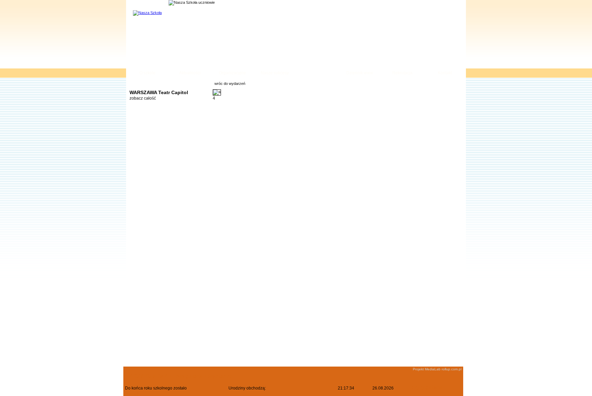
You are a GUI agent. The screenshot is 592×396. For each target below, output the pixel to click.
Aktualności (190, 73)
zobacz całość (143, 98)
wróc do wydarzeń (229, 83)
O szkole (147, 73)
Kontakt (445, 73)
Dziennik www (359, 73)
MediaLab (433, 369)
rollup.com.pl (451, 369)
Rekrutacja (402, 73)
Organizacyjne (232, 73)
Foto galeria (317, 73)
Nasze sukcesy (275, 73)
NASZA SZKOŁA (146, 376)
